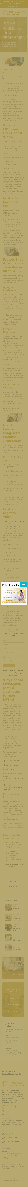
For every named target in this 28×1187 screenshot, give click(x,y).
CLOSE (23, 584)
